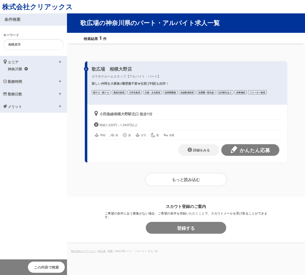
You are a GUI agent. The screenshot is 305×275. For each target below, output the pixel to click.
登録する (186, 228)
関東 (110, 251)
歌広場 (101, 251)
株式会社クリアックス (37, 6)
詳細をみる (201, 150)
